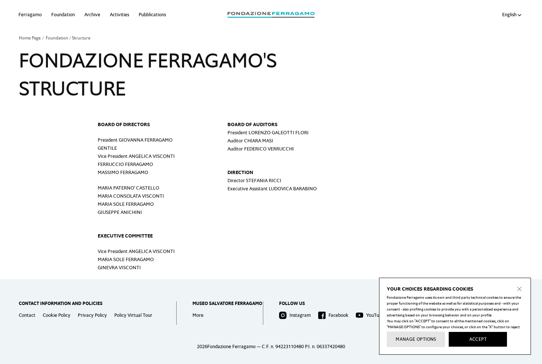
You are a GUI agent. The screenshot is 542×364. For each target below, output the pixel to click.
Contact (27, 315)
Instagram (300, 315)
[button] (513, 15)
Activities (119, 14)
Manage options (416, 339)
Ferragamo (30, 14)
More (198, 315)
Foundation (63, 14)
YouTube (375, 315)
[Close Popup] (519, 289)
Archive (92, 14)
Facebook (338, 315)
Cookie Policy (56, 315)
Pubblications (152, 14)
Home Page (30, 38)
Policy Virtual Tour (133, 315)
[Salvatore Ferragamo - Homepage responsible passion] (270, 15)
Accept (478, 339)
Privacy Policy (92, 315)
